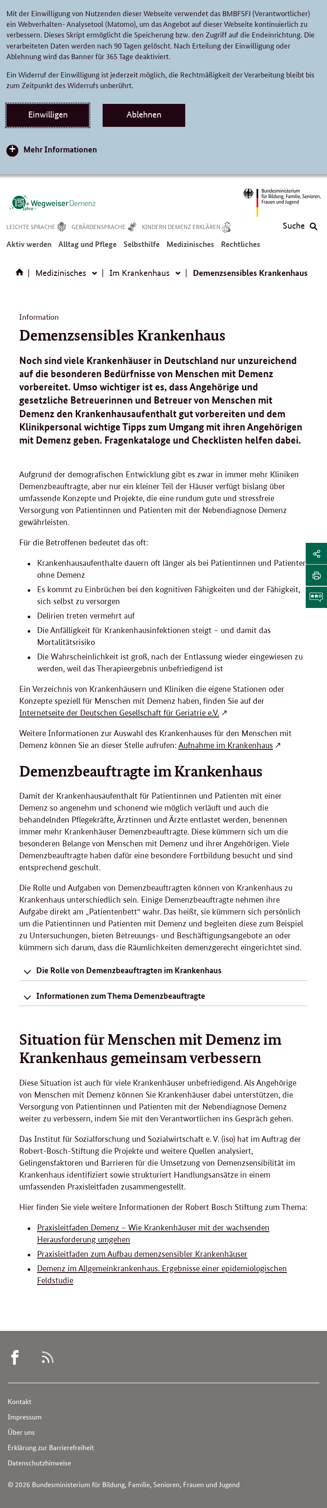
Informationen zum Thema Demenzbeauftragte (120, 995)
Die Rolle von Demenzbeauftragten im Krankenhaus (128, 970)
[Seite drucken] (316, 575)
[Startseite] (21, 275)
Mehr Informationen (60, 149)
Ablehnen (143, 114)
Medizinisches (190, 248)
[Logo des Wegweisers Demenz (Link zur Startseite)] (52, 203)
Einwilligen (48, 114)
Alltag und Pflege (87, 248)
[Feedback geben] (316, 597)
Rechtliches (240, 248)
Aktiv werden (29, 248)
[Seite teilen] (316, 553)
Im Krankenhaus (139, 273)
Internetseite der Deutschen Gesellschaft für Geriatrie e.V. (119, 713)
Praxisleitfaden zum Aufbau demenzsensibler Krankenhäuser (142, 1254)
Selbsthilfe (141, 248)
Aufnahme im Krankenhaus (225, 745)
